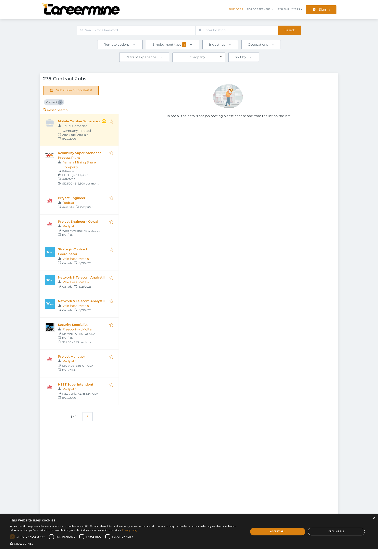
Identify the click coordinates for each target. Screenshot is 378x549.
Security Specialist (73, 325)
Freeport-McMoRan (78, 329)
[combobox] (136, 30)
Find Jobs (236, 9)
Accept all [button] (277, 531)
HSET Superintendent (75, 384)
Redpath (70, 203)
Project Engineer (71, 198)
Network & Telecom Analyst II (81, 277)
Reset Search (57, 110)
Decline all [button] (336, 531)
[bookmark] (111, 122)
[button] (126, 543)
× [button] (373, 518)
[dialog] (189, 531)
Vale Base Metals (76, 259)
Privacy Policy (130, 530)
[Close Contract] (60, 102)
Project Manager (71, 356)
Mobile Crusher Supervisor (79, 121)
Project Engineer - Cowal (78, 221)
